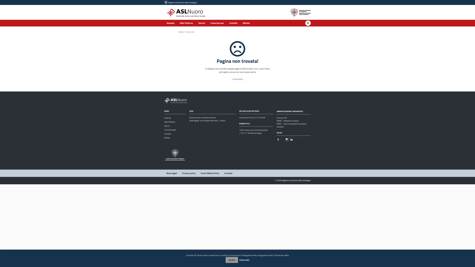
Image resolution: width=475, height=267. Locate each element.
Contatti (233, 23)
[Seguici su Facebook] (278, 139)
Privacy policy (189, 173)
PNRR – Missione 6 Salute (287, 120)
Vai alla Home (238, 79)
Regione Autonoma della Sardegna (182, 2)
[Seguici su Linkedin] (291, 139)
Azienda (170, 23)
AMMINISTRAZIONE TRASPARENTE (290, 111)
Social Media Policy (210, 173)
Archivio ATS (282, 117)
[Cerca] (308, 23)
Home (180, 31)
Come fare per (217, 23)
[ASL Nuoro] (166, 2)
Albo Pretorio (186, 23)
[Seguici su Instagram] (282, 139)
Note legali (171, 173)
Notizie (246, 23)
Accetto (232, 259)
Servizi (201, 23)
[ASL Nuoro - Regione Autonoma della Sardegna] (177, 100)
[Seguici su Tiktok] (287, 139)
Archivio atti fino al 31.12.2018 (252, 117)
